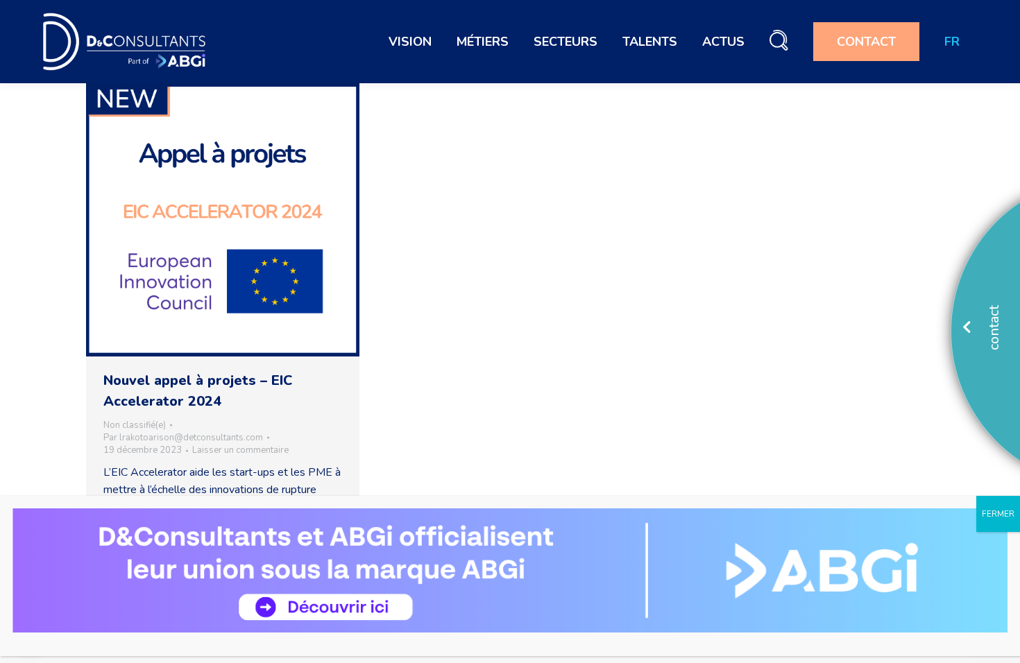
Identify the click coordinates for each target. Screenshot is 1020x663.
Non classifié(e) (134, 425)
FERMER (998, 513)
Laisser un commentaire (240, 450)
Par (183, 437)
